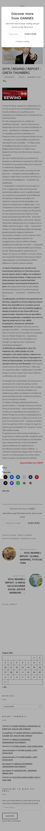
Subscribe (30, 34)
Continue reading (22, 41)
